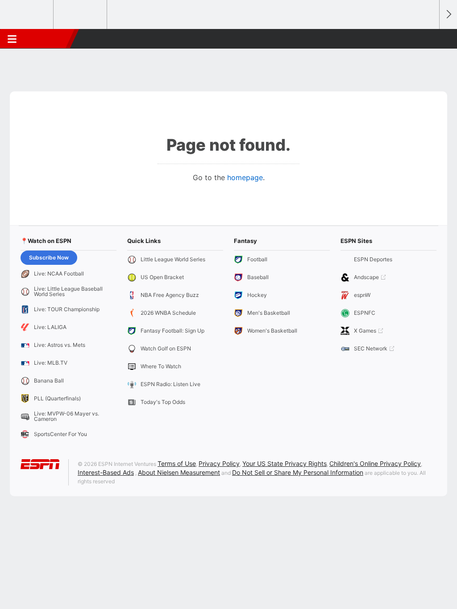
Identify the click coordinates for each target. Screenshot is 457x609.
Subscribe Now (49, 257)
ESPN (48, 39)
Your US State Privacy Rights (284, 463)
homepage (245, 177)
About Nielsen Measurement (179, 472)
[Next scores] (448, 14)
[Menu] (12, 39)
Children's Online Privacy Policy (375, 463)
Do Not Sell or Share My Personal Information (297, 472)
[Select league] (27, 14)
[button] (428, 39)
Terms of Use (177, 463)
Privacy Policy (219, 463)
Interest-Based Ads (106, 472)
